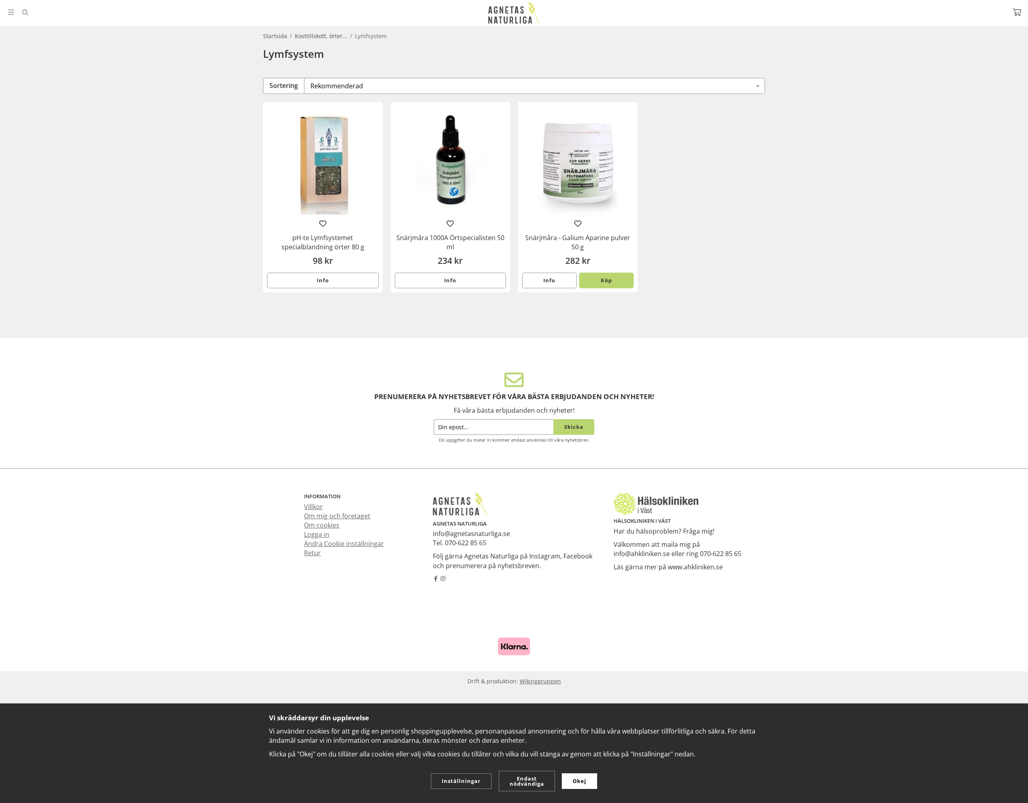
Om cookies (321, 525)
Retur (312, 552)
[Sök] (25, 12)
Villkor (313, 506)
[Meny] (11, 12)
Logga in (316, 534)
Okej (579, 781)
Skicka (573, 426)
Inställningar (461, 781)
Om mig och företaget (337, 516)
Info (323, 280)
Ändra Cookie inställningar (344, 543)
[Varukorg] (1017, 12)
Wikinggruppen (540, 681)
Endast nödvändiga (527, 781)
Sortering (283, 85)
